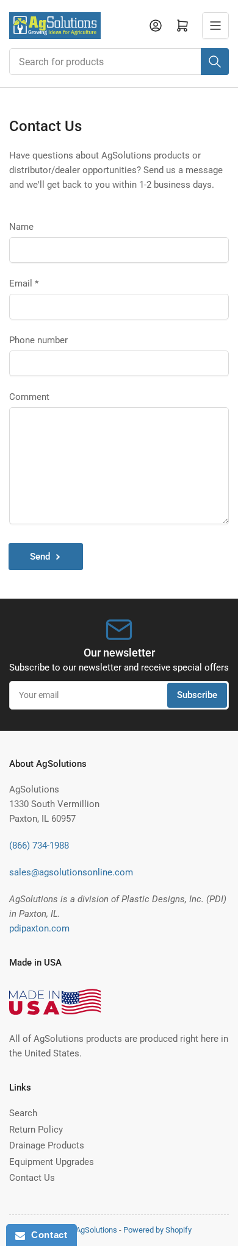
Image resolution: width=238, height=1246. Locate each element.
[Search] (214, 61)
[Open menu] (215, 25)
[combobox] (119, 61)
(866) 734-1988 (39, 845)
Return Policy (36, 1129)
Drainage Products (46, 1145)
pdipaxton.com (39, 928)
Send (40, 556)
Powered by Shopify (157, 1229)
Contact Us (32, 1177)
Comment (29, 396)
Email (23, 283)
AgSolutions (96, 1229)
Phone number (38, 340)
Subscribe (197, 694)
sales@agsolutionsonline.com (71, 872)
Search (23, 1113)
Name (21, 226)
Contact (46, 1235)
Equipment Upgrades (51, 1161)
